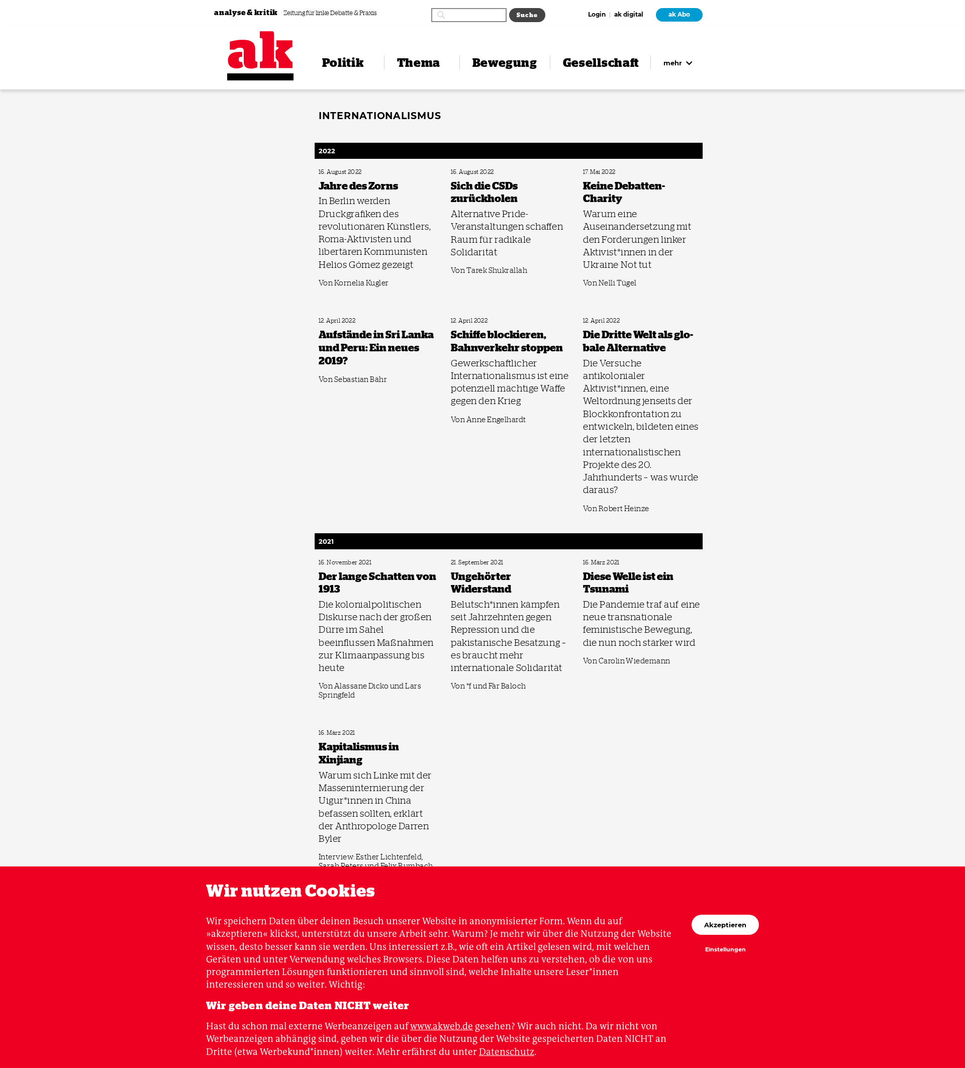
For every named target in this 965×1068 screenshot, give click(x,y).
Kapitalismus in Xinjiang (346, 733)
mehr (673, 63)
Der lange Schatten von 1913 (350, 562)
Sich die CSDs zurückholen (480, 172)
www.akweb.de (441, 1026)
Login (597, 15)
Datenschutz (506, 1051)
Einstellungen (725, 950)
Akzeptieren (725, 925)
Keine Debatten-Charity (609, 172)
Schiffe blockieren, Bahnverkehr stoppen (496, 321)
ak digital (628, 15)
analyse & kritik (246, 12)
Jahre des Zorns (335, 172)
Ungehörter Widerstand (477, 562)
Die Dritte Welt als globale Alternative (625, 321)
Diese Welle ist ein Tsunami (613, 562)
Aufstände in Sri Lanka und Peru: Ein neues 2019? (373, 321)
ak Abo (679, 14)
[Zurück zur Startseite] (260, 50)
